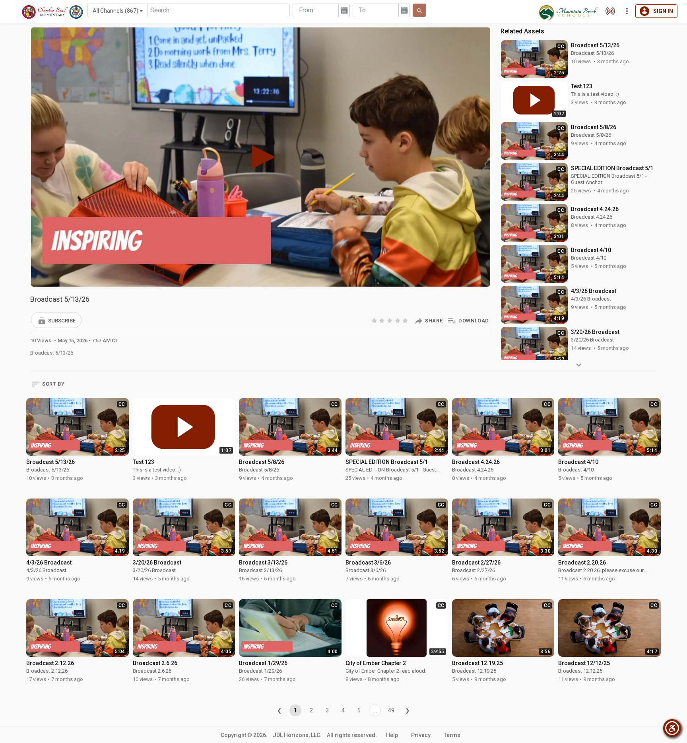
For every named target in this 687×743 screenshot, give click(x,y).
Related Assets (522, 31)
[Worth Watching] (390, 320)
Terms (452, 735)
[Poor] (375, 320)
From (306, 10)
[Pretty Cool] (398, 320)
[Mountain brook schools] (568, 11)
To (362, 10)
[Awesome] (406, 320)
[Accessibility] (672, 728)
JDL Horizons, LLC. (297, 735)
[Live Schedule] (608, 11)
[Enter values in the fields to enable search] (419, 10)
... (375, 711)
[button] (56, 320)
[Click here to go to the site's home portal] (52, 11)
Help (392, 735)
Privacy (421, 735)
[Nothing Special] (382, 320)
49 (391, 710)
